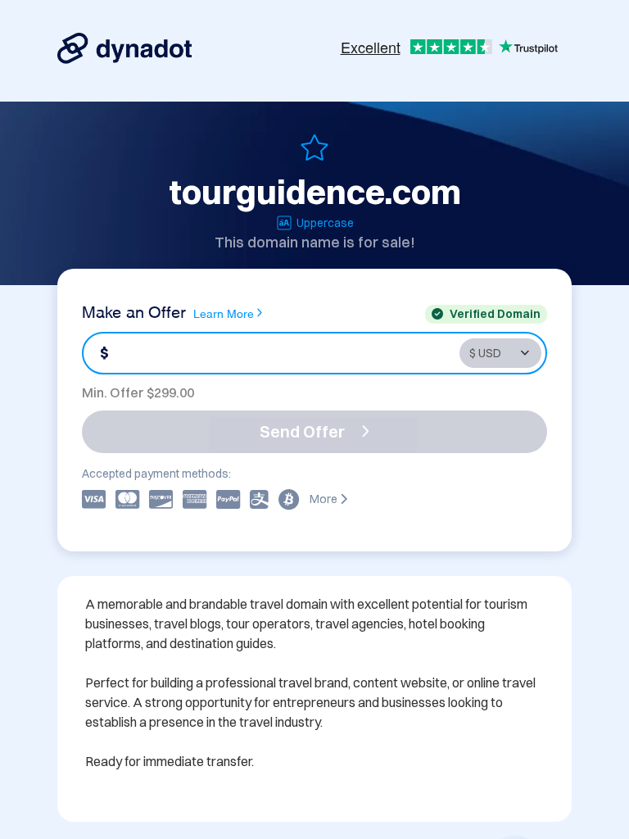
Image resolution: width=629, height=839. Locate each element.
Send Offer (302, 431)
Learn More (223, 312)
